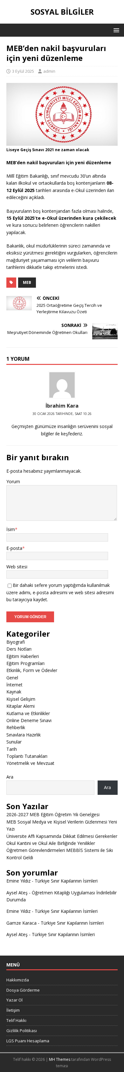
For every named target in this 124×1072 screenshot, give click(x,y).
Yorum (13, 481)
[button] (115, 29)
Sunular (14, 742)
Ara (9, 777)
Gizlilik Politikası (21, 1030)
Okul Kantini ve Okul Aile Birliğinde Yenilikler (50, 843)
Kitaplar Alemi (20, 706)
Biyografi (15, 642)
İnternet (14, 685)
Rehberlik (15, 727)
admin (49, 71)
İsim (10, 529)
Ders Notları (18, 649)
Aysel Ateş (17, 893)
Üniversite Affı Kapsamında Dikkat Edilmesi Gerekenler (61, 836)
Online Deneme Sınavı (29, 720)
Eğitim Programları (25, 663)
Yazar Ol (14, 1000)
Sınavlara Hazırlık (23, 735)
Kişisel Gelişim (20, 699)
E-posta (14, 548)
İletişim (13, 1010)
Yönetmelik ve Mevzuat (30, 763)
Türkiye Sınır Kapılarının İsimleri (66, 881)
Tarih (11, 749)
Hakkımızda (17, 980)
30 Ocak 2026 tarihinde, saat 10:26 (62, 413)
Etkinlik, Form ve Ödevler (31, 670)
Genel (12, 678)
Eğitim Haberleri (22, 656)
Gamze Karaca (21, 923)
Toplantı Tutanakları (26, 756)
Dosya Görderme (23, 990)
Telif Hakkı (16, 1020)
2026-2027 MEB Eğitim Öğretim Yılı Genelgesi (53, 814)
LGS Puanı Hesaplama (27, 1041)
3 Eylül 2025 (23, 71)
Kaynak (13, 692)
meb (27, 282)
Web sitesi (16, 567)
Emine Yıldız (18, 881)
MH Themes (59, 1059)
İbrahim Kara (62, 405)
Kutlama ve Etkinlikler (28, 713)
